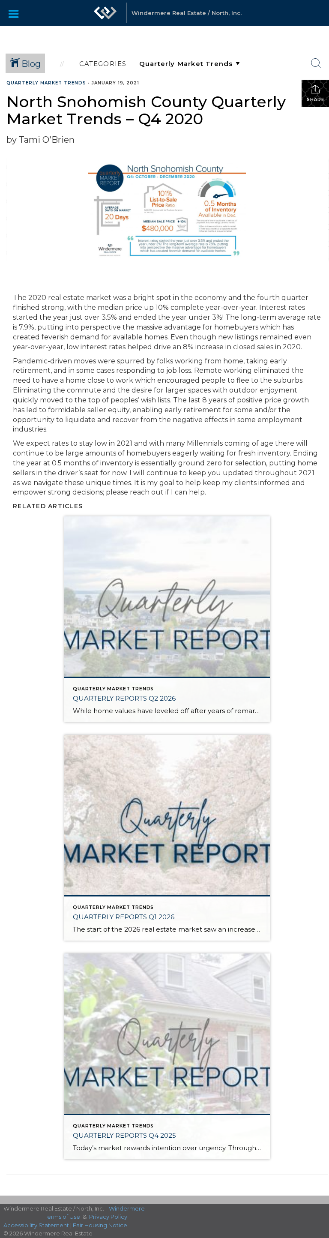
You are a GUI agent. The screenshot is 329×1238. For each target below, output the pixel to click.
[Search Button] (316, 63)
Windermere (127, 1208)
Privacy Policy (108, 1216)
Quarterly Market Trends (46, 83)
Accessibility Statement (36, 1225)
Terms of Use (62, 1216)
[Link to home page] (105, 13)
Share (315, 99)
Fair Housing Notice (100, 1225)
